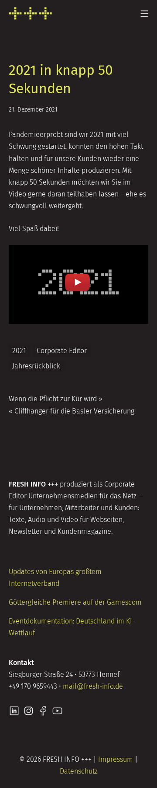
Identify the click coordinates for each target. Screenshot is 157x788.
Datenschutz (79, 771)
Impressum (115, 759)
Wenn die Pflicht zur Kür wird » (55, 399)
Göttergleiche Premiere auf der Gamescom (75, 602)
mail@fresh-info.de (93, 686)
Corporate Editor (62, 351)
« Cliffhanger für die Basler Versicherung (71, 411)
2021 (19, 351)
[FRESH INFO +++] (30, 13)
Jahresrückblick (36, 366)
